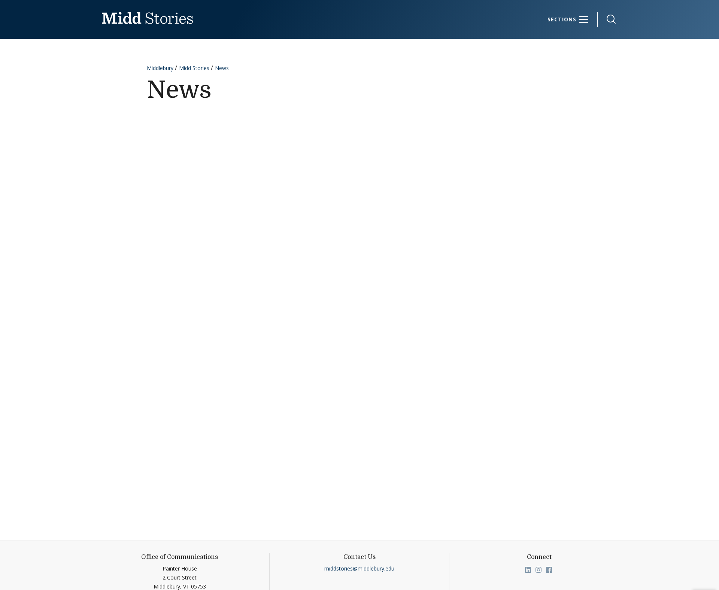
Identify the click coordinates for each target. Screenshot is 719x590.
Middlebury (160, 68)
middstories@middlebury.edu (359, 568)
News (222, 68)
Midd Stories (194, 68)
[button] (607, 19)
